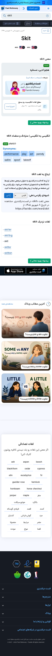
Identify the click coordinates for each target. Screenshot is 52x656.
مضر (39, 522)
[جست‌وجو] (4, 16)
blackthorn (12, 468)
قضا (39, 529)
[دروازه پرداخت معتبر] (37, 563)
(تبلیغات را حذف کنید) (34, 78)
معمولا (13, 522)
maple (26, 495)
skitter (7, 247)
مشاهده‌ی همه (7, 304)
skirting (8, 235)
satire (8, 159)
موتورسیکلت (19, 502)
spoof (17, 159)
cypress (41, 468)
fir (41, 475)
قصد (29, 509)
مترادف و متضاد (41, 23)
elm (10, 475)
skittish (8, 252)
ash (13, 462)
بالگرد (35, 502)
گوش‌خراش (26, 515)
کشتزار (11, 515)
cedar (27, 468)
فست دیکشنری (19, 639)
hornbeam (15, 489)
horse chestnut (34, 489)
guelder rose (18, 482)
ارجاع (28, 23)
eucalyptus (26, 475)
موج (26, 529)
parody (40, 153)
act (31, 153)
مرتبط (26, 522)
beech (39, 462)
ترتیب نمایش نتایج (10, 23)
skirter (7, 229)
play (24, 153)
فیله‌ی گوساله (13, 509)
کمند (42, 509)
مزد (41, 515)
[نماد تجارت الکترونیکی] (27, 563)
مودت (13, 529)
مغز (39, 495)
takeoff (27, 159)
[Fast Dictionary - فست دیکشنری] (9, 8)
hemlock (36, 482)
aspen (26, 462)
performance (12, 153)
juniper (13, 495)
